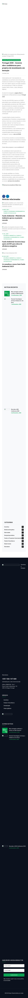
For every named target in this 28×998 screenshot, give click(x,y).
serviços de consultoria (14, 181)
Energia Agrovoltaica (9, 535)
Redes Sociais (7, 543)
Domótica (6, 526)
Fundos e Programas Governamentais (11, 60)
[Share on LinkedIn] (7, 196)
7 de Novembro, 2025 (16, 304)
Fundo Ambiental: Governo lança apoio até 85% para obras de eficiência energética (13, 244)
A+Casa (9, 993)
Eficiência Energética (10, 235)
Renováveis (7, 546)
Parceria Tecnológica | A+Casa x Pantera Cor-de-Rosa (17, 300)
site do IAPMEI (17, 134)
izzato (21, 993)
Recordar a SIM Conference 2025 (17, 846)
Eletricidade (7, 532)
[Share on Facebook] (3, 196)
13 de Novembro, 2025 (16, 295)
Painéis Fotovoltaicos (10, 213)
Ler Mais (4, 223)
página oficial (18, 93)
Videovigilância (7, 708)
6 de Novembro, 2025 (16, 412)
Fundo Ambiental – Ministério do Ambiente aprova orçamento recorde (13, 218)
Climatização (7, 705)
